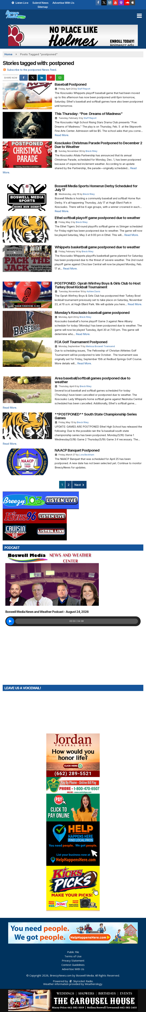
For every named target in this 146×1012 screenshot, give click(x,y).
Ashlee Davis (93, 291)
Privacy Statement (73, 960)
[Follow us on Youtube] (115, 2)
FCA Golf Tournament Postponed (81, 342)
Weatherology (93, 984)
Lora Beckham (86, 454)
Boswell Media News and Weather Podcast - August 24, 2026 (46, 612)
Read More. (62, 135)
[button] (139, 16)
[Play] (10, 621)
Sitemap (43, 7)
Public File (73, 952)
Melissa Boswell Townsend (100, 346)
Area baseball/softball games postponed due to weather (92, 380)
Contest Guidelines (73, 965)
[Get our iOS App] (132, 2)
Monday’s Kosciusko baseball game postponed (92, 313)
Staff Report (83, 88)
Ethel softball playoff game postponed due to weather (97, 218)
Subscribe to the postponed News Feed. (32, 69)
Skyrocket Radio (82, 981)
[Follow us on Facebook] (98, 2)
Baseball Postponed (70, 84)
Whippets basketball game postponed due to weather (97, 247)
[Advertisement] (73, 35)
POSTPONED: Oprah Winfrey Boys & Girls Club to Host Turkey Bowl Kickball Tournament (97, 285)
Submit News (40, 2)
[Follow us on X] (104, 2)
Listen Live (21, 2)
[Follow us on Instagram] (109, 2)
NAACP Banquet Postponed (77, 450)
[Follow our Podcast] (121, 2)
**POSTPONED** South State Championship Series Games (96, 416)
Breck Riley (91, 151)
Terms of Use (73, 956)
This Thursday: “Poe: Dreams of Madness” (88, 114)
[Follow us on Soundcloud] (126, 2)
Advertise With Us (63, 2)
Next (78, 485)
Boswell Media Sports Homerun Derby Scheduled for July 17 (96, 188)
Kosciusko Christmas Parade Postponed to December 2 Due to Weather (98, 145)
